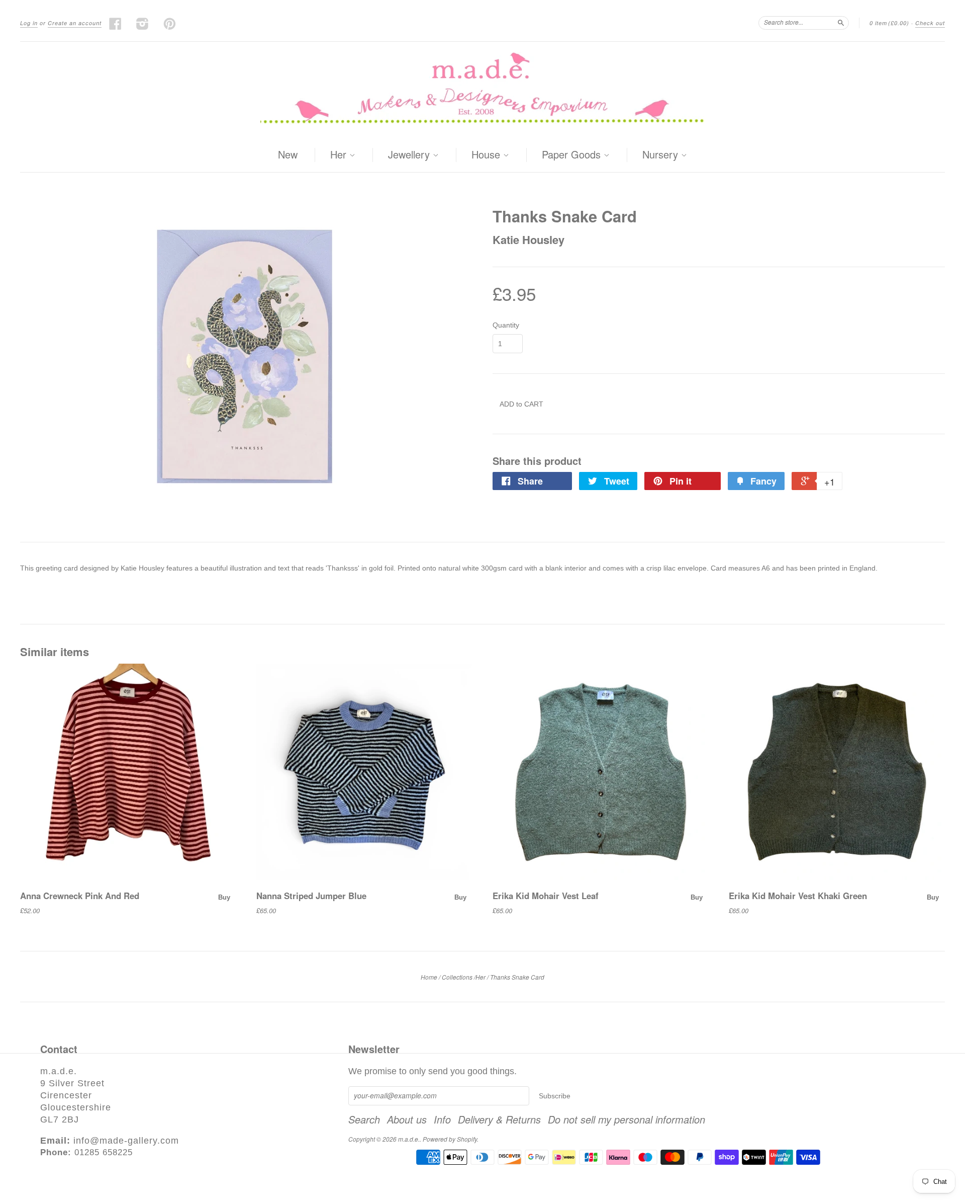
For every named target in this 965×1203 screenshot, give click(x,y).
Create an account (75, 23)
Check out (930, 23)
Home (429, 977)
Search (364, 1119)
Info (442, 1119)
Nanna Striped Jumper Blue (311, 896)
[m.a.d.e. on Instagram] (142, 23)
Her (339, 155)
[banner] (482, 90)
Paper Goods (573, 155)
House (487, 155)
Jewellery (410, 155)
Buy (224, 897)
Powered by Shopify (450, 1139)
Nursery (661, 155)
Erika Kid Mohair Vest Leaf (546, 896)
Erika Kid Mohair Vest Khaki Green (798, 896)
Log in (29, 23)
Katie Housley (528, 239)
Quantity (506, 325)
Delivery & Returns (499, 1119)
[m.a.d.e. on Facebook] (115, 23)
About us (407, 1119)
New (288, 154)
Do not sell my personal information (626, 1119)
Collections (457, 977)
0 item (889, 23)
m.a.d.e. (409, 1139)
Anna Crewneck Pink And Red (79, 896)
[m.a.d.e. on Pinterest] (169, 23)
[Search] (841, 23)
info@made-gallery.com (126, 1141)
